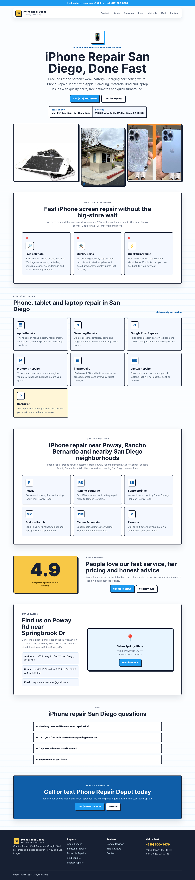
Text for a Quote (113, 98)
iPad (163, 13)
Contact (105, 13)
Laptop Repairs (75, 862)
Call (99, 3)
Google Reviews (122, 588)
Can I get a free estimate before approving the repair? (69, 737)
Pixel (140, 13)
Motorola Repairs (76, 853)
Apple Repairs (74, 844)
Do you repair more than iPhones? (58, 748)
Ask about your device (169, 312)
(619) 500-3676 (158, 844)
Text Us (113, 806)
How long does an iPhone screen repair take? (64, 726)
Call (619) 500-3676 (85, 98)
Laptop (174, 13)
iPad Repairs (74, 857)
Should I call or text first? (53, 759)
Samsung (129, 13)
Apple (116, 13)
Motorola (152, 13)
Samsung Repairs (76, 848)
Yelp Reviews (146, 588)
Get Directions (130, 662)
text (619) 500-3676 (117, 3)
